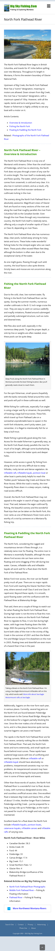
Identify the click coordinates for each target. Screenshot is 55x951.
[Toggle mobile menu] (49, 6)
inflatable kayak (24, 472)
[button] (27, 908)
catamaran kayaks (12, 828)
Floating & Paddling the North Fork (25, 130)
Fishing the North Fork (19, 126)
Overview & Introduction (20, 122)
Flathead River (15, 897)
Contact (21, 924)
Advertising (41, 924)
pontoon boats (34, 824)
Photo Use (23, 928)
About (33, 928)
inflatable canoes (29, 828)
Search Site (9, 924)
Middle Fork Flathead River (21, 890)
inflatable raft (10, 472)
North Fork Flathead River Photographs (27, 886)
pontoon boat (39, 472)
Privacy (30, 924)
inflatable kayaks (19, 824)
